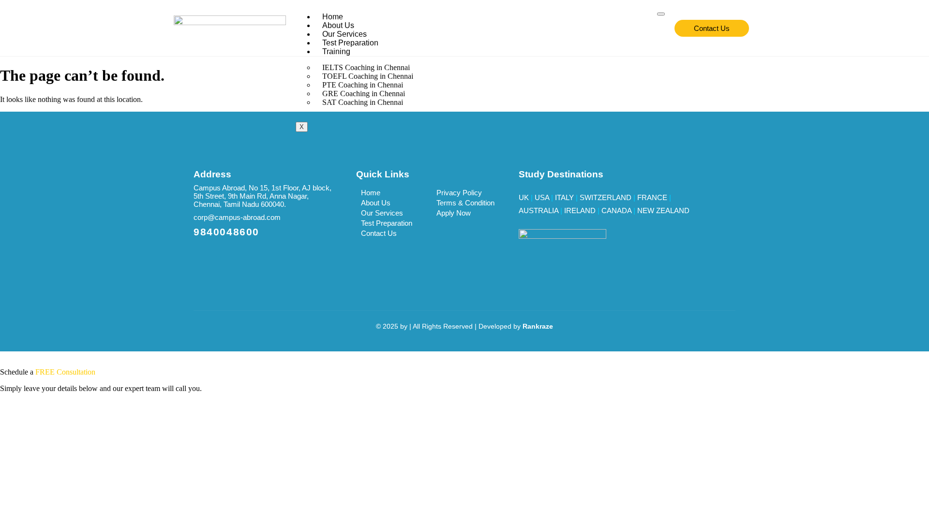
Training (336, 51)
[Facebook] (218, 259)
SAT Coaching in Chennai (362, 102)
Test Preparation (350, 43)
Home (332, 17)
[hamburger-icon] (661, 14)
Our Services (344, 34)
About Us (338, 25)
